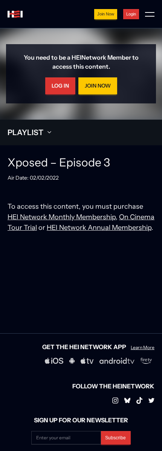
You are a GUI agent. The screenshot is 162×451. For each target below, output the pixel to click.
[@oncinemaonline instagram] (115, 400)
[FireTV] (146, 361)
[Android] (72, 361)
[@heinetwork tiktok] (139, 400)
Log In (60, 85)
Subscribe (115, 437)
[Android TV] (116, 361)
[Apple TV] (87, 361)
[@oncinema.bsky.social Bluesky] (127, 400)
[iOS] (54, 361)
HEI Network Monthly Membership (62, 216)
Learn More (142, 348)
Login (131, 14)
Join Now (105, 14)
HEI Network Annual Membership (99, 227)
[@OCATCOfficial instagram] (151, 400)
